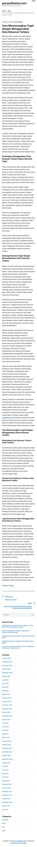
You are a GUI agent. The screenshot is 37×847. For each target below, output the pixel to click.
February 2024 (6, 698)
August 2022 (6, 763)
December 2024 (7, 662)
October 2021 (6, 798)
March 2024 (6, 694)
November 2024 (7, 665)
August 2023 (6, 719)
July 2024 (5, 680)
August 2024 (6, 676)
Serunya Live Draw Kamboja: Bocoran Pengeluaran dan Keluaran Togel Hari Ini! (18, 647)
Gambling (5, 820)
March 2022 (6, 781)
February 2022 (6, 784)
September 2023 (7, 716)
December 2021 (7, 791)
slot (3, 827)
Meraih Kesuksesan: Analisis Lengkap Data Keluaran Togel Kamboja (15, 631)
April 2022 (5, 777)
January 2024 (6, 701)
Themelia (23, 843)
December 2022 (7, 748)
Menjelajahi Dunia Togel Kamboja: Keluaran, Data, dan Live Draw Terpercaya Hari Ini (17, 626)
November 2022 (7, 752)
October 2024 (6, 669)
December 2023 (7, 705)
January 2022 (6, 788)
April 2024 (5, 691)
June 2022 (5, 770)
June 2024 (5, 683)
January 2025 (6, 658)
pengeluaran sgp (8, 418)
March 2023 (6, 737)
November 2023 (7, 709)
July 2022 (5, 766)
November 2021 (7, 795)
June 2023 (5, 727)
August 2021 (6, 806)
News (12, 586)
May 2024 (5, 687)
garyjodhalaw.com (20, 841)
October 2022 (6, 755)
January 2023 (6, 745)
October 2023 (6, 712)
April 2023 (5, 734)
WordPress (13, 843)
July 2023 (5, 723)
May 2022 (5, 773)
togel (3, 830)
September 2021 (7, 802)
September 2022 (7, 759)
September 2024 (7, 673)
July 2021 (5, 809)
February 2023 (6, 741)
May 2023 (5, 730)
